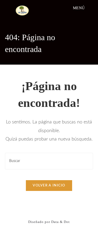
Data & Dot (60, 222)
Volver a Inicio (49, 185)
